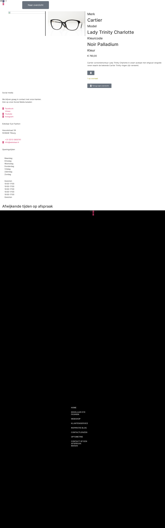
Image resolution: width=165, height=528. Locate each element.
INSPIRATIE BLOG (79, 428)
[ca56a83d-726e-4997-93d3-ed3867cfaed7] (66, 23)
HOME (73, 408)
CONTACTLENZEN (79, 432)
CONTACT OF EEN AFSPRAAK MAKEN (79, 443)
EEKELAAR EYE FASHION (78, 413)
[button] (90, 73)
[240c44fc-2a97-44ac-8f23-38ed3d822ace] (26, 23)
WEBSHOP (75, 419)
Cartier (94, 20)
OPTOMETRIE (77, 437)
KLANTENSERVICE (79, 423)
